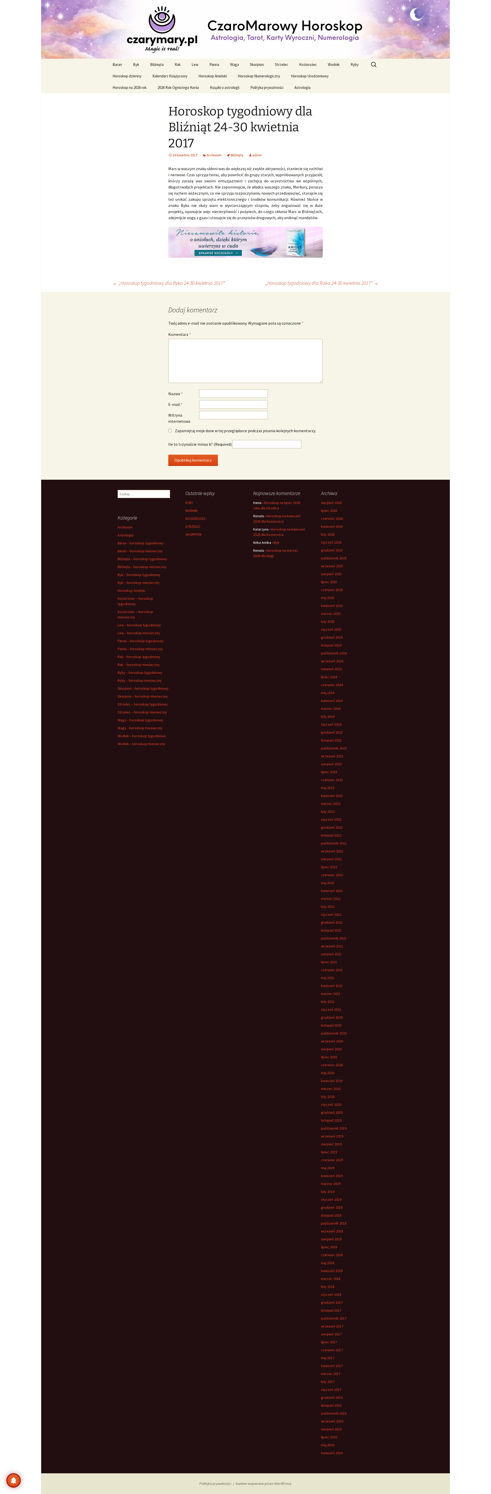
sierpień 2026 (331, 502)
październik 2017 (334, 1318)
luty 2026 (327, 534)
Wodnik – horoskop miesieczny (141, 744)
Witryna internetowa (179, 418)
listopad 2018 (331, 1215)
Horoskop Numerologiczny (259, 76)
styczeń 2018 (331, 1294)
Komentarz (179, 334)
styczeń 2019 (331, 1199)
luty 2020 (327, 1096)
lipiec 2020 (329, 1057)
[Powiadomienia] (13, 1480)
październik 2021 (334, 938)
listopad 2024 (331, 645)
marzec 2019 (330, 1183)
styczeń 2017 (331, 1389)
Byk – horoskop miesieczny (139, 582)
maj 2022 (327, 882)
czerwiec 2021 (332, 970)
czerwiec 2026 (332, 518)
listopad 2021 (331, 930)
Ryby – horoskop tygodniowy (140, 672)
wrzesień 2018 (332, 1231)
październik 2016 (334, 1413)
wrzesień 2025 (332, 566)
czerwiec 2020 (332, 1065)
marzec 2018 (330, 1278)
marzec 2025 (330, 613)
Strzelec (281, 64)
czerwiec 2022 (332, 875)
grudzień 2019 (332, 1112)
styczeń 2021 (331, 1009)
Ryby (355, 64)
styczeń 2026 (331, 542)
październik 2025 (334, 558)
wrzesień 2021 (332, 946)
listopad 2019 (331, 1120)
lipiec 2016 (329, 1437)
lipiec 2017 (329, 1342)
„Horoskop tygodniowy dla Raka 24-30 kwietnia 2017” (321, 283)
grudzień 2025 (332, 550)
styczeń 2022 (331, 914)
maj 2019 (327, 1168)
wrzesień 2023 (332, 756)
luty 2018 (327, 1286)
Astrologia (302, 87)
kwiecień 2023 (332, 795)
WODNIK (191, 510)
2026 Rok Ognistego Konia (178, 87)
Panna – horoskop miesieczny (140, 648)
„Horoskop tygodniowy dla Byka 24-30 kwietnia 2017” (169, 283)
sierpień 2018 (331, 1239)
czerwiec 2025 (332, 589)
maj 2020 (327, 1072)
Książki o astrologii (224, 87)
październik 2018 (334, 1223)
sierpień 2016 (331, 1429)
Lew (195, 64)
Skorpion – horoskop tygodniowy (143, 688)
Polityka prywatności (266, 87)
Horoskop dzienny (127, 76)
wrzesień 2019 (332, 1136)
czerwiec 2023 (332, 780)
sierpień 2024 (331, 669)
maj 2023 (327, 787)
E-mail (175, 404)
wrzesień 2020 (332, 1041)
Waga (234, 64)
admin (257, 155)
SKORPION (193, 534)
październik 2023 (334, 748)
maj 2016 (327, 1445)
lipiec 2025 (329, 582)
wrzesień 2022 (332, 851)
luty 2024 (327, 716)
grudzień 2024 (332, 637)
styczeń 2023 (331, 819)
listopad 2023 (331, 740)
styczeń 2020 (331, 1104)
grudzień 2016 (332, 1397)
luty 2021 (327, 1001)
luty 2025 (327, 621)
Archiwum (214, 155)
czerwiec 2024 (332, 685)
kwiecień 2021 (332, 985)
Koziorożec (308, 64)
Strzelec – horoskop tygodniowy (143, 704)
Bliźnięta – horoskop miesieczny (142, 566)
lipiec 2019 (329, 1152)
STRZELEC (192, 526)
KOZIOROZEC (195, 518)
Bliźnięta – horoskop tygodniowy (142, 559)
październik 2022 (334, 843)
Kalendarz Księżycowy (169, 76)
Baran (117, 64)
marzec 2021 (330, 993)
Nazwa (175, 393)
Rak (178, 64)
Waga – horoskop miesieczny (140, 728)
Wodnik (334, 64)
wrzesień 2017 (332, 1326)
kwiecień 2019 (332, 1175)
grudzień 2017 (332, 1302)
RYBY (189, 502)
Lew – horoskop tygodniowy (139, 625)
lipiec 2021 (329, 962)
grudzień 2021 (332, 922)
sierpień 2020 (331, 1049)
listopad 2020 (331, 1025)
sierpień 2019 (331, 1144)
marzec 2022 (330, 898)
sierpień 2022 (331, 859)
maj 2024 (327, 692)
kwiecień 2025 (332, 605)
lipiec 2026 (329, 510)
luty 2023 (327, 811)
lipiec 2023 (329, 772)
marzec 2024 (330, 708)
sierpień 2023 (331, 764)
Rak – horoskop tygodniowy (139, 656)
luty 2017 (327, 1381)
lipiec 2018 (329, 1247)
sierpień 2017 (331, 1334)
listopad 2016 (331, 1405)
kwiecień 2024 (332, 700)
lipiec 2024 (329, 677)
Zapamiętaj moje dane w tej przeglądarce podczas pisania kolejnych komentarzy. (245, 430)
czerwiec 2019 (332, 1160)
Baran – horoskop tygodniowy (140, 543)
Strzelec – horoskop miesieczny (142, 712)
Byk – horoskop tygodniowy (139, 574)
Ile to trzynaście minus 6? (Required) (200, 444)
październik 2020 (334, 1033)
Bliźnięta (157, 64)
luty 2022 (327, 906)
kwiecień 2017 (332, 1365)
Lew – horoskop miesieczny (139, 633)
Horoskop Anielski (212, 76)
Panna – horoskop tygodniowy (141, 641)
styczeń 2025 (331, 629)
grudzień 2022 (332, 827)
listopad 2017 (331, 1310)
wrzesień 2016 (332, 1421)
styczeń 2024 (331, 724)
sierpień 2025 (331, 574)
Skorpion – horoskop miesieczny (143, 696)
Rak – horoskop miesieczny (139, 664)
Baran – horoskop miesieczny (140, 551)
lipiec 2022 (329, 867)
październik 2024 (334, 653)
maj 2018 (327, 1263)
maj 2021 (327, 977)
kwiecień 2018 (332, 1270)
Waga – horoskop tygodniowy (140, 720)
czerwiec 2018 (332, 1255)
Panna (214, 64)
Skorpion (257, 64)
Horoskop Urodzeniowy (310, 76)
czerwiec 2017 (332, 1350)
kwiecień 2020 (332, 1080)
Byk (136, 64)
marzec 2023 (330, 803)
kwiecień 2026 (332, 526)
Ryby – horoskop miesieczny (140, 680)
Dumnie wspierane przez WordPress (264, 1483)
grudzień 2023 (332, 732)
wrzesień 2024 (332, 661)
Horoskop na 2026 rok (130, 87)
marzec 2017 (330, 1373)
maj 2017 (327, 1358)
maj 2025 (327, 597)
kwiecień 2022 (332, 890)
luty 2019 (327, 1191)
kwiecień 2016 (332, 1453)
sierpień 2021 (331, 954)
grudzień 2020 (332, 1017)
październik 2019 (334, 1128)
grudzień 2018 (332, 1207)
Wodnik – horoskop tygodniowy (142, 736)
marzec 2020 (330, 1088)
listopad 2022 (331, 835)
